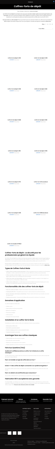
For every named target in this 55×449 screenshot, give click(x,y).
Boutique (22, 11)
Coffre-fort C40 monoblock (41, 182)
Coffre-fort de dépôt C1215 (14, 212)
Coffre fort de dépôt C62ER (14, 120)
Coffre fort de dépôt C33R (14, 58)
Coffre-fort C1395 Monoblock (40, 212)
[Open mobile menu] (24, 2)
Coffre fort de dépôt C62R (40, 89)
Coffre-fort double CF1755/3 (14, 243)
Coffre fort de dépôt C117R (14, 182)
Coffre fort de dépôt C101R (40, 151)
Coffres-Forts (26, 11)
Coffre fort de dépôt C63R (40, 120)
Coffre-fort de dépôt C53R (14, 89)
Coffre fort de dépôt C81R (14, 151)
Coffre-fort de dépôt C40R (40, 58)
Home (18, 11)
